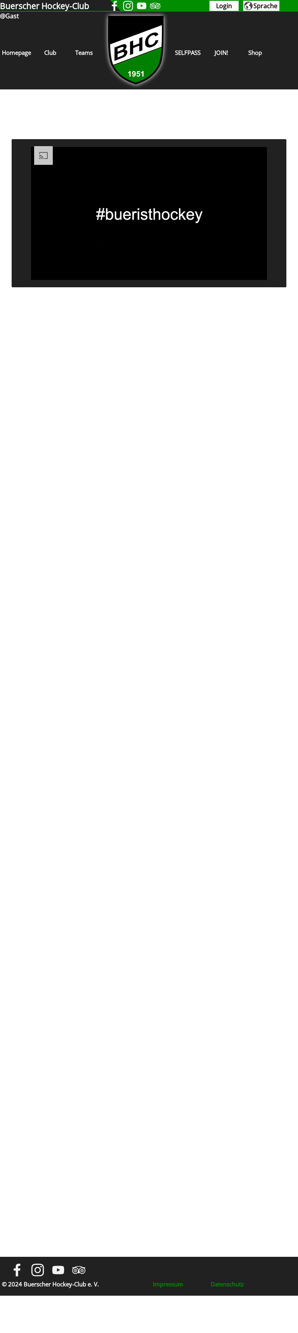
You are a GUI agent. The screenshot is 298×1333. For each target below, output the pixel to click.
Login (224, 6)
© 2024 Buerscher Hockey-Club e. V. (50, 1284)
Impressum (168, 1284)
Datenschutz (227, 1284)
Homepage (16, 52)
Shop (255, 52)
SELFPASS (188, 52)
